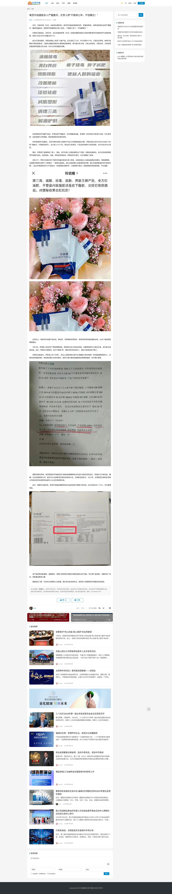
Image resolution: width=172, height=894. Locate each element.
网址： (88, 869)
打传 (63, 3)
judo (30, 20)
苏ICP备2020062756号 (95, 888)
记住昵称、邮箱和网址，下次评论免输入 (44, 873)
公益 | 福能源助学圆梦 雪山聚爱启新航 (130, 45)
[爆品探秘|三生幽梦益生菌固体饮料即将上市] (41, 778)
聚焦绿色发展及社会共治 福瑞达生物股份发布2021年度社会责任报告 (83, 792)
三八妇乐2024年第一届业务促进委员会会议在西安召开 (80, 714)
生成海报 (94, 608)
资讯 (46, 3)
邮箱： (61, 869)
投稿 (141, 3)
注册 (134, 3)
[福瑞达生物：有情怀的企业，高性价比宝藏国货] (41, 739)
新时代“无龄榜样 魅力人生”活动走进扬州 (130, 41)
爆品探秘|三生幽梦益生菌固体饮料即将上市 (75, 772)
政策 (68, 3)
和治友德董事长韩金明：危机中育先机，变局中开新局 (80, 752)
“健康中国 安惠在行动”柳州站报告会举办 (130, 32)
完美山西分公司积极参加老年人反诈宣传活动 (76, 651)
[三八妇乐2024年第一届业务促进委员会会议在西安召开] (41, 720)
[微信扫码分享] (99, 608)
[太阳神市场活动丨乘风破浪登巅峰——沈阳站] (41, 677)
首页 (28, 9)
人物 (52, 3)
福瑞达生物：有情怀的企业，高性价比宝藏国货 (77, 733)
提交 (106, 873)
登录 (129, 3)
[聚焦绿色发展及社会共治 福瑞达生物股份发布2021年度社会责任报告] (41, 797)
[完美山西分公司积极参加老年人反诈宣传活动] (41, 657)
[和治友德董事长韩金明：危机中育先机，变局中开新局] (41, 758)
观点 (57, 3)
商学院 (75, 3)
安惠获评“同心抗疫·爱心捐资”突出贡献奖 (74, 632)
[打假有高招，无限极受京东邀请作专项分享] (41, 836)
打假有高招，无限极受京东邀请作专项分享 (75, 830)
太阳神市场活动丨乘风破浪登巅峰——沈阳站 (76, 671)
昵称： (34, 869)
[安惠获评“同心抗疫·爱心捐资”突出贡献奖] (41, 638)
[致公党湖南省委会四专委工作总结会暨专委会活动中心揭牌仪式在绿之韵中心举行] (41, 817)
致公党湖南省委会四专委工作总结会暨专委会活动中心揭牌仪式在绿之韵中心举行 (82, 812)
